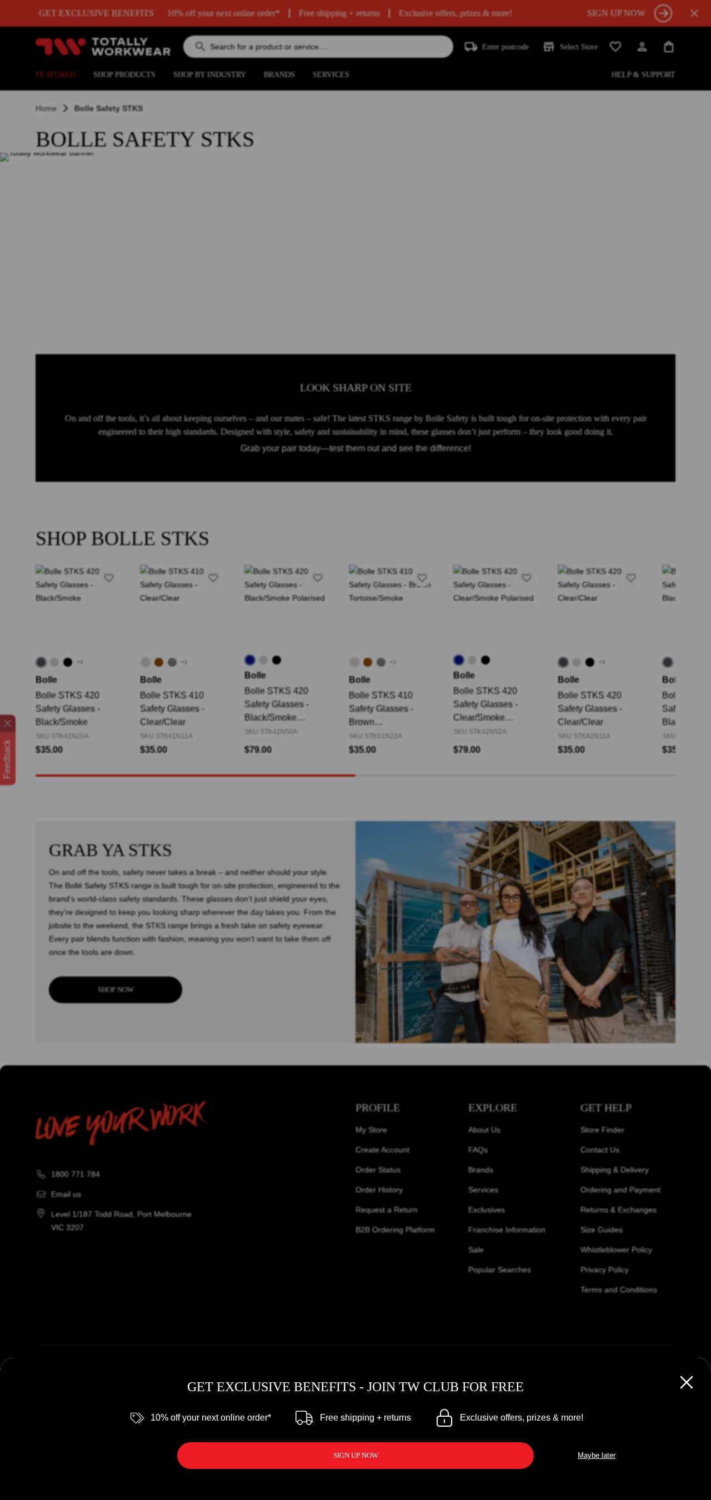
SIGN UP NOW (355, 1455)
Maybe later (596, 1455)
